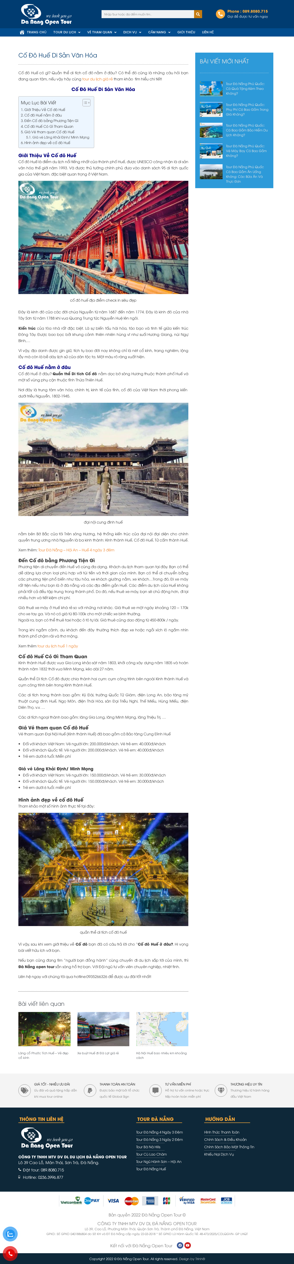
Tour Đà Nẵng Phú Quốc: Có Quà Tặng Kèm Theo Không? (245, 88)
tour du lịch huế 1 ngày (57, 645)
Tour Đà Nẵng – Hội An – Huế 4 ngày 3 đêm (76, 549)
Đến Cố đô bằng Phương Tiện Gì (51, 120)
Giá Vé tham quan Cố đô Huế (49, 131)
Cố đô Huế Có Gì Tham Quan (48, 126)
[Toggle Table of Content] (84, 103)
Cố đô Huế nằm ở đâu (43, 115)
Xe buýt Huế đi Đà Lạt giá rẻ (98, 1053)
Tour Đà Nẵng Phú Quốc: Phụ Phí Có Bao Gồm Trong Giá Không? (247, 109)
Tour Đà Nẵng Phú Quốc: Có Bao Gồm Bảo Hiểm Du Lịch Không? (247, 130)
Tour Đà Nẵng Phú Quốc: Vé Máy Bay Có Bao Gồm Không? (246, 151)
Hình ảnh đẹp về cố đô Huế (47, 142)
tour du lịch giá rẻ (97, 78)
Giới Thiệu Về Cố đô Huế (44, 109)
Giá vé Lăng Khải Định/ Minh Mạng (60, 137)
